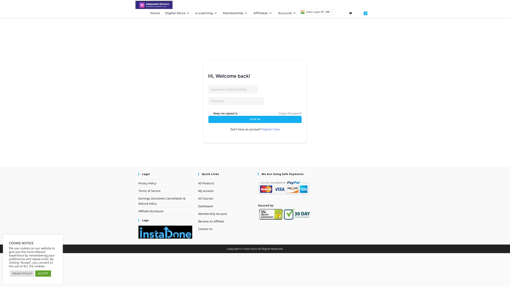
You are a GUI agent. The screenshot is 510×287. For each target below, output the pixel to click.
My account (206, 191)
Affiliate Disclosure (150, 211)
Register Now (271, 129)
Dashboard (205, 206)
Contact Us (205, 229)
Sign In (255, 119)
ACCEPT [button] (43, 273)
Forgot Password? (290, 113)
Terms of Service (149, 191)
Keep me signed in (225, 113)
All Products (206, 183)
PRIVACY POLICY (22, 273)
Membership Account (212, 214)
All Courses (205, 198)
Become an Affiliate (211, 221)
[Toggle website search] (374, 13)
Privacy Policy (147, 183)
